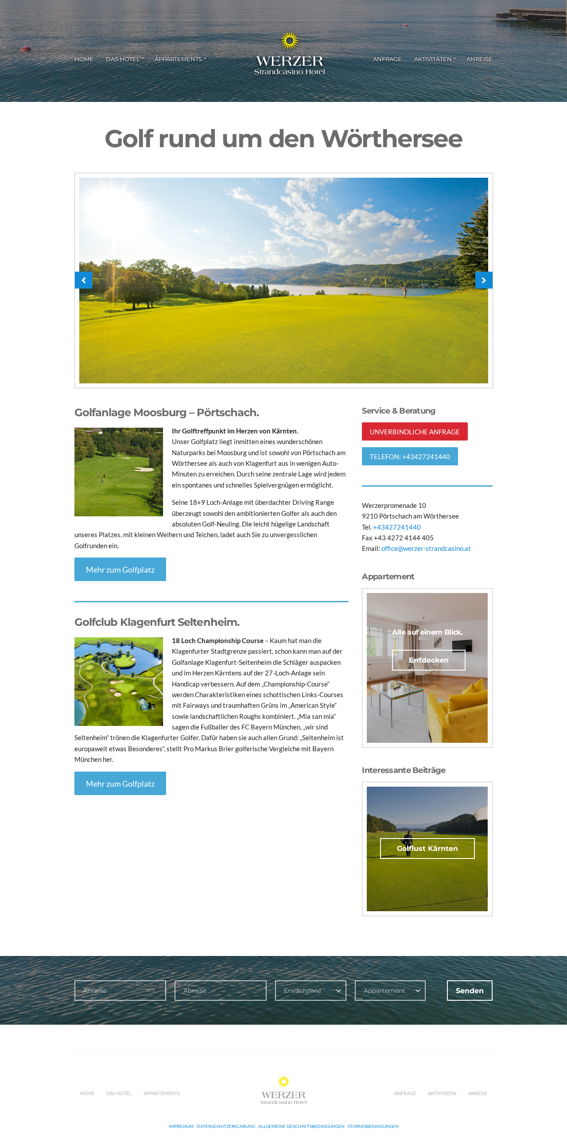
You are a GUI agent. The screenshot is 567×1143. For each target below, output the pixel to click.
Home (83, 58)
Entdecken (429, 660)
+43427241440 (396, 527)
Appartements (178, 58)
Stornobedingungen (373, 1126)
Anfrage (387, 58)
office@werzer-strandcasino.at (426, 548)
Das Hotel (123, 58)
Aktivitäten (433, 58)
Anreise (479, 58)
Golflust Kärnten (427, 848)
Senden (470, 991)
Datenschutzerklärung (226, 1126)
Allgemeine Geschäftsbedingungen (301, 1126)
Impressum (181, 1126)
